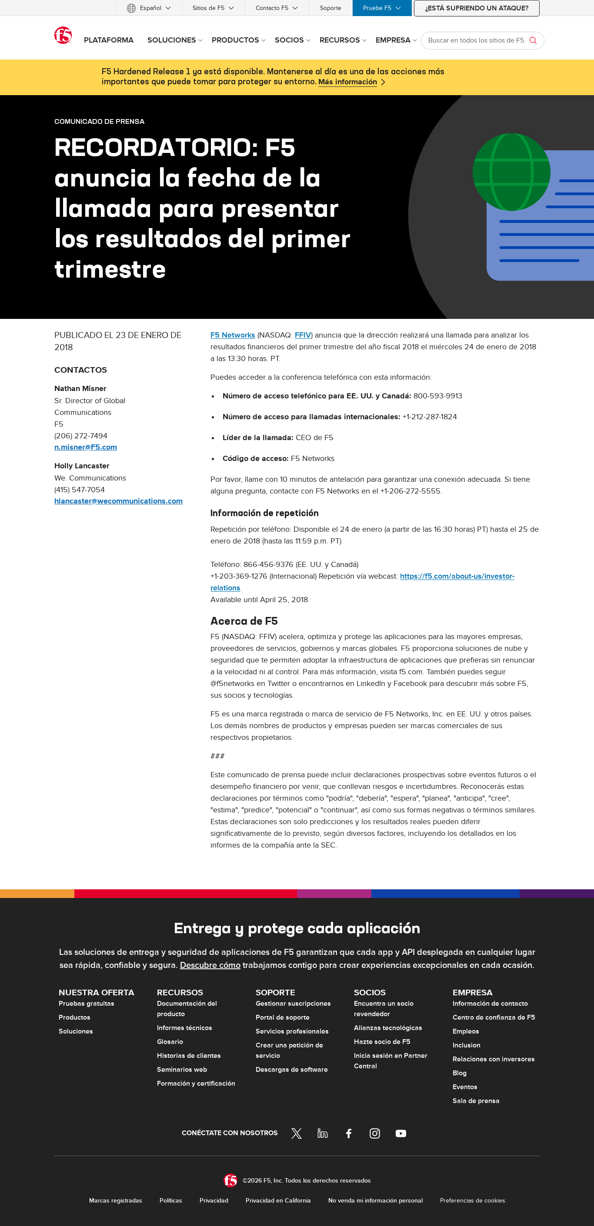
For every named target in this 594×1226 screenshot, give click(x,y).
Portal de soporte (283, 1017)
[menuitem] (149, 8)
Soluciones (76, 1031)
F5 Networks (232, 335)
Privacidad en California (278, 1200)
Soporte (330, 8)
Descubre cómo (210, 965)
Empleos (466, 1031)
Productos (74, 1017)
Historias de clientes (189, 1055)
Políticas (171, 1200)
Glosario (170, 1041)
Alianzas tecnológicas (388, 1028)
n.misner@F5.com (85, 447)
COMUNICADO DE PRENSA (99, 121)
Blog (460, 1073)
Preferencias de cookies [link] (472, 1200)
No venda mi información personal (375, 1200)
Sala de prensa (476, 1101)
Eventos (465, 1087)
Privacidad (214, 1200)
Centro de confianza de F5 (494, 1017)
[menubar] (297, 8)
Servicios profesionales (292, 1031)
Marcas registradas (115, 1200)
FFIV (303, 335)
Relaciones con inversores (494, 1059)
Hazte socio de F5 (382, 1041)
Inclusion (467, 1045)
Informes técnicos (184, 1028)
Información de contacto (490, 1003)
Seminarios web (182, 1069)
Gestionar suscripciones (293, 1003)
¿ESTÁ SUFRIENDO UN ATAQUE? (476, 8)
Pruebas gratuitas (86, 1003)
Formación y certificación (196, 1083)
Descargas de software (292, 1069)
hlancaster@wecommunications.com (118, 501)
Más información (347, 82)
